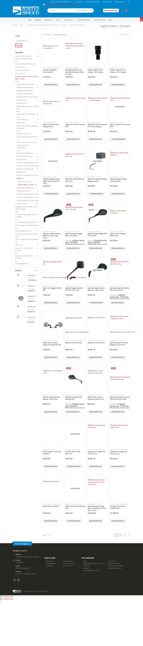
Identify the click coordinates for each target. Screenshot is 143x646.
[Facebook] (128, 1)
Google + (141, 19)
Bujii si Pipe (21, 120)
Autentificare (107, 2)
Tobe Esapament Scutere (25, 200)
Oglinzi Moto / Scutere (49, 177)
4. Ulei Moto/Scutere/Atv (24, 222)
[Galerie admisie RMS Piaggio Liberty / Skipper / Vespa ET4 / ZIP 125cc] (21, 319)
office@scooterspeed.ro (23, 568)
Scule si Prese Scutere (24, 197)
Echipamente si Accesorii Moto (26, 225)
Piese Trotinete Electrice (23, 64)
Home (30, 20)
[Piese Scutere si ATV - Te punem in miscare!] (26, 10)
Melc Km (20, 172)
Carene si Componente (25, 142)
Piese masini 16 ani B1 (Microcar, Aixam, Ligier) (23, 57)
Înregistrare (119, 2)
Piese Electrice (22, 191)
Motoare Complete (23, 91)
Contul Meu (79, 2)
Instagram (18, 580)
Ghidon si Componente (25, 163)
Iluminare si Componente (26, 166)
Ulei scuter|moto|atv (115, 568)
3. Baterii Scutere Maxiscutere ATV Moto (26, 215)
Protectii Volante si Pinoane (26, 97)
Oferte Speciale (20, 264)
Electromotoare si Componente (23, 146)
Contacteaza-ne (51, 563)
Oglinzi (19, 178)
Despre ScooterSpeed (93, 2)
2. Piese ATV (19, 204)
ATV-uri (17, 245)
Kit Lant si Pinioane (23, 169)
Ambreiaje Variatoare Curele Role (27, 107)
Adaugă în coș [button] (51, 84)
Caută (18, 45)
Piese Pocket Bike (21, 70)
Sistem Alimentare (23, 87)
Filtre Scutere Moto (23, 153)
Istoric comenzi (68, 561)
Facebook (14, 580)
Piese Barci (19, 73)
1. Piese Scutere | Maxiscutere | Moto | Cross (26, 77)
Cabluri (19, 123)
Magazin (38, 20)
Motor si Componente (24, 175)
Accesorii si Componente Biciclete (24, 249)
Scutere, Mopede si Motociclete (26, 239)
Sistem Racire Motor (24, 188)
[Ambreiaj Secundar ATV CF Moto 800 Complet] (21, 277)
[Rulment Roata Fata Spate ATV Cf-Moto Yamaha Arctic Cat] (21, 288)
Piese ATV (86, 566)
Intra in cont (67, 566)
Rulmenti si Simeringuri (25, 194)
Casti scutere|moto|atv (115, 566)
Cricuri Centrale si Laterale (26, 137)
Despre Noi (49, 561)
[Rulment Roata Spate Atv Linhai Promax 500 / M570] (21, 298)
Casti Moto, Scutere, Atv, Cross (26, 234)
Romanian (9, 596)
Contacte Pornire (23, 134)
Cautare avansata (68, 563)
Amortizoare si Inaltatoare (26, 114)
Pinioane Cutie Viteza (24, 94)
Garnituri (20, 159)
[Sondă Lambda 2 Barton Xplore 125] (21, 309)
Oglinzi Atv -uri (47, 504)
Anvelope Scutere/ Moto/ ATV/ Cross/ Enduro (26, 208)
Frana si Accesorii (23, 156)
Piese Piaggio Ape (21, 231)
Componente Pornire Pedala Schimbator (27, 127)
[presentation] (35, 270)
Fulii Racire (20, 103)
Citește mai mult (119, 139)
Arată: (44, 535)
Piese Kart (18, 67)
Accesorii (20, 100)
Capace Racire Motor (24, 84)
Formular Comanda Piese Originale (24, 257)
